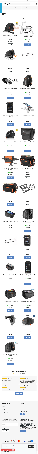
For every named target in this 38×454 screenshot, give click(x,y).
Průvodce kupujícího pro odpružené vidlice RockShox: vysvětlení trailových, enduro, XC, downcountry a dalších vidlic (28, 425)
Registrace (34, 0)
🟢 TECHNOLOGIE (9, 437)
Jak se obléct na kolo (24, 419)
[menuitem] (3, 8)
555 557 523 (24, 411)
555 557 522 (24, 409)
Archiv (22, 431)
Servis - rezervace (9, 0)
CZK (23, 0)
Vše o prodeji (4, 410)
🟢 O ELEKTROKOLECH (18, 437)
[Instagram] (23, 414)
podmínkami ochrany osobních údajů (9, 428)
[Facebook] (21, 414)
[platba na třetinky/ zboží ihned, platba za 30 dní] (30, 441)
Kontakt (3, 0)
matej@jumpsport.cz (26, 406)
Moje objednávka (5, 412)
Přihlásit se (5, 430)
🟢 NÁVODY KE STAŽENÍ (27, 437)
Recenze (3, 409)
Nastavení (6, 451)
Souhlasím (31, 446)
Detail (10, 44)
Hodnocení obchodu (19, 371)
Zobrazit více (19, 393)
